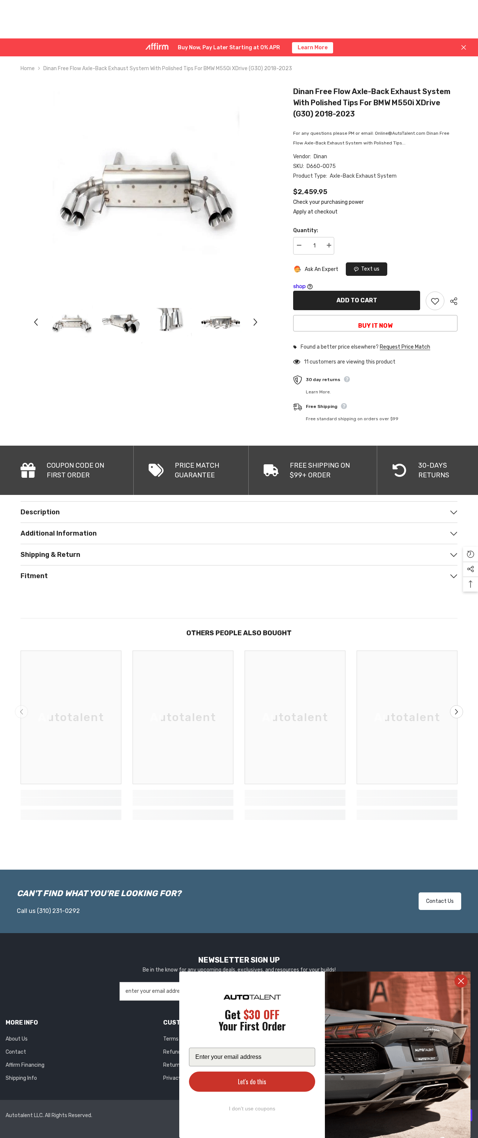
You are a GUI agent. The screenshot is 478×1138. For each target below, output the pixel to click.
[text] (252, 1021)
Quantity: (305, 230)
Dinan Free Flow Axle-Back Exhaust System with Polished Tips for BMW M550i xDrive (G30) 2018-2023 (371, 102)
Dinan (320, 156)
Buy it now (375, 325)
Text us (370, 269)
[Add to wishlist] (435, 300)
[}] (146, 184)
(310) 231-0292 (58, 910)
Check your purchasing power (328, 202)
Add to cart (356, 300)
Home (28, 68)
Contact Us (440, 901)
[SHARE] (450, 301)
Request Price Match (405, 347)
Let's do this (252, 1081)
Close (463, 47)
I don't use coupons (252, 1109)
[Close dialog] (461, 981)
